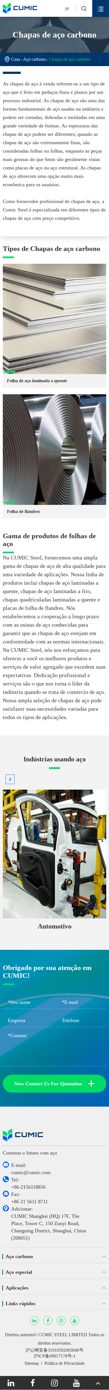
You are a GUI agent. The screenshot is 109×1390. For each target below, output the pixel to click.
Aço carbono (34, 59)
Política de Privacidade (64, 1363)
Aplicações (17, 1288)
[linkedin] (11, 1383)
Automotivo (55, 926)
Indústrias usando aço (54, 759)
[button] (10, 779)
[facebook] (33, 1383)
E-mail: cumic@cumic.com (31, 1168)
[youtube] (76, 1383)
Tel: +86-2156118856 (28, 1183)
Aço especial (19, 1272)
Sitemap (32, 1363)
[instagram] (54, 1383)
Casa (15, 59)
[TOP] (98, 1383)
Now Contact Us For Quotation (54, 1083)
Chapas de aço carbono (69, 59)
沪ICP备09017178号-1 (54, 1356)
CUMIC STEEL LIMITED (62, 1334)
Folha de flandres (23, 511)
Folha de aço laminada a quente (37, 380)
